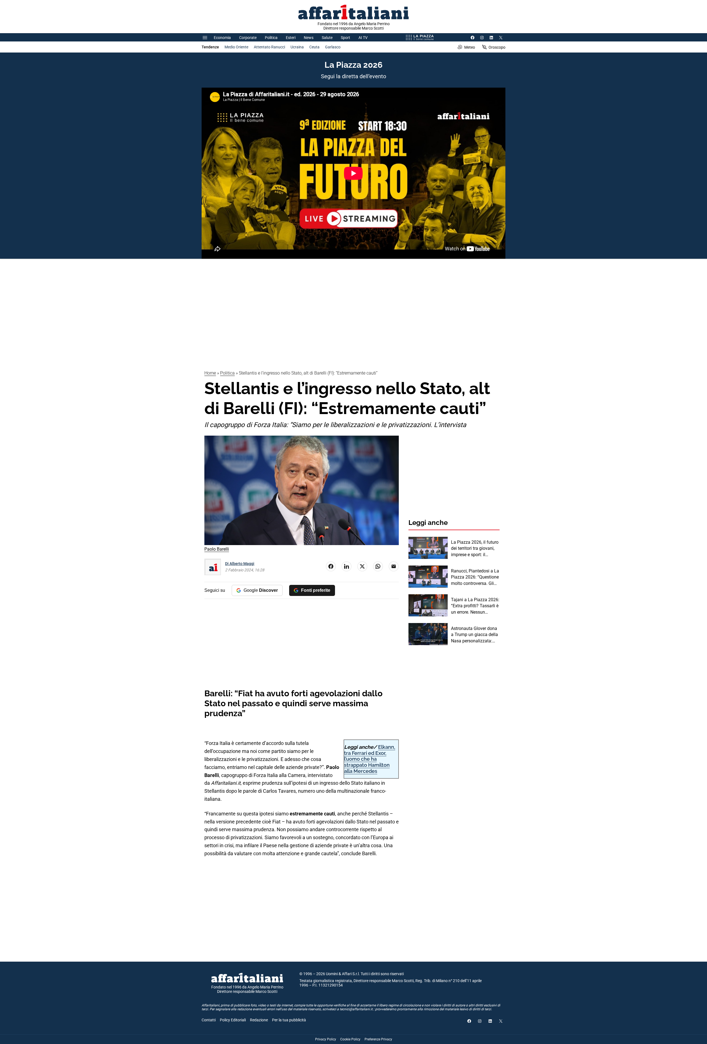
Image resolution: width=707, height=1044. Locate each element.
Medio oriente (236, 47)
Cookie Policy (350, 1039)
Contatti (209, 1020)
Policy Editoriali (233, 1020)
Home (210, 373)
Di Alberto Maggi (239, 563)
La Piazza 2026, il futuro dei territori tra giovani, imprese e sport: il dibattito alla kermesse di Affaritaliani (474, 549)
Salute (327, 37)
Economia (222, 37)
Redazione (259, 1020)
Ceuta (314, 47)
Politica (271, 37)
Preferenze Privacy (378, 1039)
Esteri (291, 37)
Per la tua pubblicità (289, 1020)
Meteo (469, 47)
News (308, 37)
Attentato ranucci (269, 47)
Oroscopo (497, 47)
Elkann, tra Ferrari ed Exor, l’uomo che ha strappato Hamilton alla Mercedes (369, 759)
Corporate (248, 37)
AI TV (363, 37)
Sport (345, 37)
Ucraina (297, 47)
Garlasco (333, 47)
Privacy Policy (325, 1039)
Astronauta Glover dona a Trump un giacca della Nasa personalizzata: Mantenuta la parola (474, 635)
